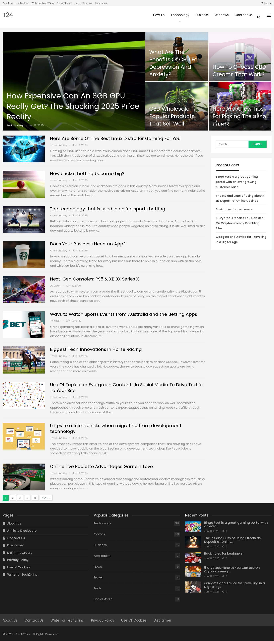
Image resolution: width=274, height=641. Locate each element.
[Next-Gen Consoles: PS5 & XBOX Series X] (24, 289)
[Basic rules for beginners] (193, 557)
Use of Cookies (83, 3)
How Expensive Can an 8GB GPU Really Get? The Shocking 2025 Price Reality (73, 106)
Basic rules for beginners (234, 209)
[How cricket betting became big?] (24, 184)
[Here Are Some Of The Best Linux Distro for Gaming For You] (24, 149)
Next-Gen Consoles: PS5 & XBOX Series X (94, 279)
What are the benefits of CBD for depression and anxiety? (174, 63)
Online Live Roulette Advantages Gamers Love (101, 466)
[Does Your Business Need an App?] (24, 254)
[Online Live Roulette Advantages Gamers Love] (24, 477)
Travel (98, 577)
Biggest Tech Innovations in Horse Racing (96, 349)
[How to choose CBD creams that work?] (240, 56)
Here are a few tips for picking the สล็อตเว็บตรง (239, 116)
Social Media (103, 599)
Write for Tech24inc (42, 3)
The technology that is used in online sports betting (107, 209)
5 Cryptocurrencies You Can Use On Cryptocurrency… (232, 569)
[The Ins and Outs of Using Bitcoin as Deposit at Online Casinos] (193, 542)
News (98, 566)
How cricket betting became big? (87, 173)
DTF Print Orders (19, 553)
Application (102, 556)
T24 (8, 15)
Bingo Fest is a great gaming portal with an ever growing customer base (237, 182)
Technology (180, 15)
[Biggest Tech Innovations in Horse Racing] (24, 359)
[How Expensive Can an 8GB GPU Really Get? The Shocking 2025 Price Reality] (73, 81)
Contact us (22, 3)
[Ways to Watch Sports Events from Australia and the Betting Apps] (24, 324)
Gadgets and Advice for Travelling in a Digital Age (234, 585)
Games (99, 534)
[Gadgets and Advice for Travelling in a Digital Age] (193, 587)
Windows (222, 15)
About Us (8, 3)
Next (45, 497)
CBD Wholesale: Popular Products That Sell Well (171, 116)
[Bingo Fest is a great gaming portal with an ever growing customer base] (193, 526)
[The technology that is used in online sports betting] (24, 219)
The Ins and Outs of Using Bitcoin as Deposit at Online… (232, 540)
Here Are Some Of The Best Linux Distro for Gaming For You (115, 138)
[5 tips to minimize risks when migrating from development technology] (24, 436)
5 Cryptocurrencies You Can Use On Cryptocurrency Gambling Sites (239, 223)
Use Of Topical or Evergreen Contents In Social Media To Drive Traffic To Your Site (126, 388)
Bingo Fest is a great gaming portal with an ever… (236, 524)
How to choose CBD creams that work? (239, 70)
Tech (97, 588)
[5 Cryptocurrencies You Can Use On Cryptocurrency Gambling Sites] (193, 571)
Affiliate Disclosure (22, 531)
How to (159, 15)
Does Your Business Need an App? (88, 244)
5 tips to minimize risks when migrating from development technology (116, 428)
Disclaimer (101, 3)
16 (35, 497)
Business (202, 15)
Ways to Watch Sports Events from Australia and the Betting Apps (123, 314)
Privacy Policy (64, 3)
